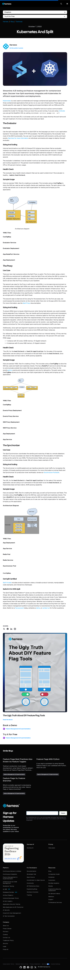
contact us (45, 608)
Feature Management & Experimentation (10, 877)
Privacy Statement (35, 964)
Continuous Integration (10, 874)
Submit (63, 813)
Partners (5, 931)
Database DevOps (8, 892)
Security (5, 943)
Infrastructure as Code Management (10, 882)
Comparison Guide (54, 874)
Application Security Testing (11, 904)
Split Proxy (26, 303)
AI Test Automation (9, 916)
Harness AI (30, 848)
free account (19, 608)
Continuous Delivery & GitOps (12, 871)
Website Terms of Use (22, 964)
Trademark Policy (8, 940)
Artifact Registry (8, 895)
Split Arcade (7, 582)
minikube (62, 111)
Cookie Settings (55, 964)
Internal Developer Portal (11, 898)
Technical (19, 21)
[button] (61, 4)
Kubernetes (7, 101)
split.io (10, 370)
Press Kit (5, 949)
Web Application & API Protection (13, 907)
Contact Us (6, 937)
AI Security (6, 910)
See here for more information (18, 138)
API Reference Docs (33, 886)
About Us (6, 925)
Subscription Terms (8, 964)
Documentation (31, 871)
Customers (51, 880)
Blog (49, 871)
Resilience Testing (8, 886)
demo (38, 608)
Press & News (7, 928)
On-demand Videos (54, 893)
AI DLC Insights (7, 901)
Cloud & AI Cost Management (12, 913)
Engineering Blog (32, 889)
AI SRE (5, 889)
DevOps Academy (53, 883)
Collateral (51, 877)
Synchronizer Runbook (51, 472)
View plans (51, 848)
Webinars (51, 896)
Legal (4, 946)
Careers (5, 934)
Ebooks (50, 886)
